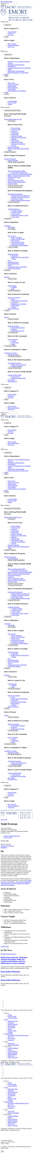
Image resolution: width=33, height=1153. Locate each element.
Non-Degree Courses (17, 199)
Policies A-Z (11, 1056)
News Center (11, 83)
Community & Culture (10, 346)
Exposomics (14, 302)
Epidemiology (12, 66)
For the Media (12, 89)
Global (13, 344)
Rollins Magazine (13, 87)
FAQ (9, 260)
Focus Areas (11, 121)
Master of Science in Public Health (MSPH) (20, 174)
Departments (8, 54)
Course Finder (15, 217)
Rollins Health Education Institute (20, 200)
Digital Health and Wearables (19, 301)
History (10, 1029)
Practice (7, 310)
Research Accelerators (14, 290)
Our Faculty (4, 819)
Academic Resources (13, 202)
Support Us (8, 25)
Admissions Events (13, 262)
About (6, 1019)
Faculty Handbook (13, 1048)
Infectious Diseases (16, 136)
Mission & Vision (13, 1021)
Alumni (10, 104)
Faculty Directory (13, 1051)
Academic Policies (16, 212)
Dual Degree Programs (14, 177)
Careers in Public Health (14, 368)
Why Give (11, 1037)
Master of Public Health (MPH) (16, 162)
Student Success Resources (18, 365)
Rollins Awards (12, 1030)
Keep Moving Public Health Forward (18, 1035)
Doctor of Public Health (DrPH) (17, 182)
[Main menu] (3, 50)
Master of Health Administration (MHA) (19, 176)
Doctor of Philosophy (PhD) (15, 180)
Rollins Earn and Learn (17, 331)
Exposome (14, 131)
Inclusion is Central (13, 354)
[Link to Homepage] (16, 13)
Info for (7, 94)
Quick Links (4, 51)
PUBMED (4, 847)
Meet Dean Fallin (12, 1024)
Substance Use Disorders (18, 144)
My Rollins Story (12, 381)
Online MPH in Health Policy (19, 172)
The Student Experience (14, 356)
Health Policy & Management (16, 71)
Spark (13, 289)
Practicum (14, 329)
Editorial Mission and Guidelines (17, 91)
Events (6, 92)
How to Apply (11, 229)
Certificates (11, 179)
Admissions (8, 218)
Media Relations (12, 1054)
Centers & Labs (12, 278)
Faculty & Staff (12, 102)
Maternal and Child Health (18, 137)
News (6, 76)
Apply (6, 36)
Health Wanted (12, 86)
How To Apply (12, 43)
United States (15, 342)
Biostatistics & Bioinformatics (16, 64)
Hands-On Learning (13, 319)
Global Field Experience (18, 327)
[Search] (1, 50)
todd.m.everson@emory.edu (12, 836)
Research (7, 270)
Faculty (6, 74)
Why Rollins (11, 227)
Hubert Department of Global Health (18, 72)
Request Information (13, 45)
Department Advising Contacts (19, 215)
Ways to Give (11, 1038)
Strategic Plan (11, 1026)
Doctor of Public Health (18, 239)
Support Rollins (12, 32)
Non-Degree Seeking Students (19, 245)
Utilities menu (4, 21)
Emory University (13, 1057)
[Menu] (3, 448)
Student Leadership (16, 366)
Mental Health (15, 140)
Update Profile (5, 946)
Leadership (11, 1022)
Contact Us (11, 33)
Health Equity (15, 133)
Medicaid (13, 139)
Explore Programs (13, 160)
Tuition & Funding (12, 247)
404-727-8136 (8, 837)
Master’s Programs (16, 237)
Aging (13, 299)
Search (2, 3)
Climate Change (15, 129)
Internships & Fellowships (18, 378)
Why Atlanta (11, 380)
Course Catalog (15, 214)
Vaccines (13, 145)
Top (2, 1151)
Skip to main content (6, 1)
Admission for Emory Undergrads (17, 267)
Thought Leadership (13, 147)
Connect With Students (14, 268)
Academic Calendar (16, 210)
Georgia (13, 341)
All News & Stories (13, 84)
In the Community (13, 332)
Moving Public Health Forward (12, 110)
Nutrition (13, 307)
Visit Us (10, 265)
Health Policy (15, 134)
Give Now (11, 35)
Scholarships (14, 255)
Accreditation (11, 1027)
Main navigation (5, 107)
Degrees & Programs (10, 152)
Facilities (10, 1032)
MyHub (10, 1049)
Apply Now (11, 47)
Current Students (12, 101)
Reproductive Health (17, 142)
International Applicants (17, 244)
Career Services (15, 376)
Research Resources (13, 308)
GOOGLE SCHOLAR (7, 846)
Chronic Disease (15, 128)
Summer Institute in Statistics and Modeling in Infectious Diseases (20, 196)
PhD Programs (15, 240)
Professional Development (15, 187)
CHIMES (14, 287)
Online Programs (12, 183)
